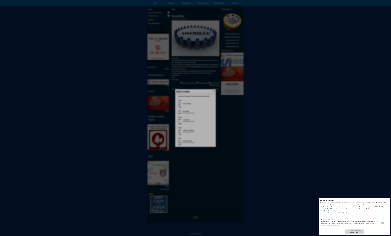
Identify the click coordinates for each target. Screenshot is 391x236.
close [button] (388, 200)
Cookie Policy (323, 211)
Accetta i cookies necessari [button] (354, 231)
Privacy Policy (332, 211)
